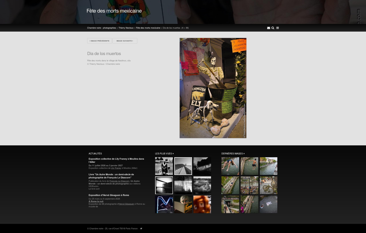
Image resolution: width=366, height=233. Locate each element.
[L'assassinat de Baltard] (202, 166)
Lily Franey (116, 167)
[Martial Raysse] (164, 204)
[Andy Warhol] (183, 204)
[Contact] (268, 28)
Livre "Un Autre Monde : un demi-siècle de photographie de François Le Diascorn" (111, 176)
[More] (173, 153)
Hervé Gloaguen (126, 203)
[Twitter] (141, 228)
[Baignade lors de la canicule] (230, 166)
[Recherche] (273, 28)
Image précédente (99, 41)
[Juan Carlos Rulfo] (202, 204)
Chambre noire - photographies (101, 27)
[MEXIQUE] (164, 166)
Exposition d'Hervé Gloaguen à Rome (109, 195)
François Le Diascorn (119, 180)
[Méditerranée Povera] (183, 166)
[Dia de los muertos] (213, 137)
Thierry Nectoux (126, 27)
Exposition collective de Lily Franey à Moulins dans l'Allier (116, 160)
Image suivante (124, 41)
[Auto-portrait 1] (183, 185)
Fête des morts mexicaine (148, 27)
